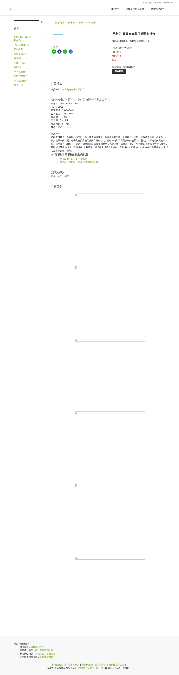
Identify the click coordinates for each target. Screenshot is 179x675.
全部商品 (59, 22)
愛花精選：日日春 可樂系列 (73, 158)
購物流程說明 (157, 8)
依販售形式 (19, 62)
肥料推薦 (18, 49)
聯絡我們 (119, 71)
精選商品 (18, 85)
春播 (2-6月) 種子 (87, 22)
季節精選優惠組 (22, 44)
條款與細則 (87, 664)
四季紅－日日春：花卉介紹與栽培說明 (79, 162)
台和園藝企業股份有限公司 (89, 667)
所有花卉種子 (20, 76)
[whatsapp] (65, 51)
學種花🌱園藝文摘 (135, 8)
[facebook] (59, 51)
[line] (54, 51)
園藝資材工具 (20, 53)
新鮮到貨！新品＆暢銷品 (23, 38)
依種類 (17, 67)
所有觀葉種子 (20, 71)
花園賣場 (115, 8)
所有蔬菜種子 (20, 80)
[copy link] (71, 51)
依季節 (17, 58)
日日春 (81, 89)
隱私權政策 (100, 664)
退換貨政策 (73, 664)
